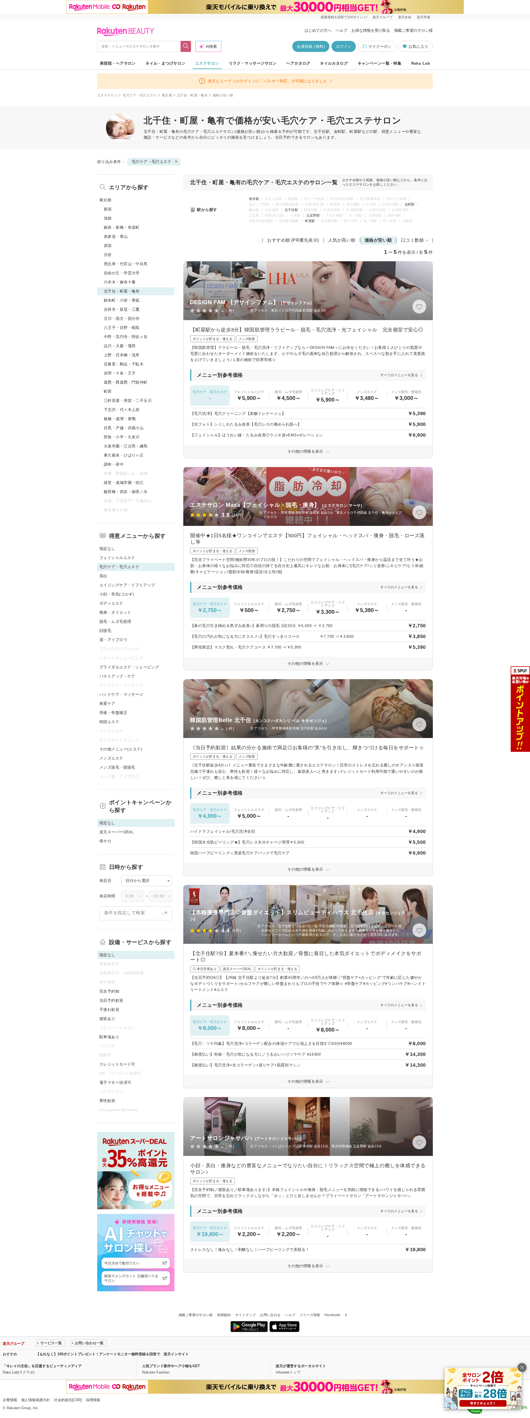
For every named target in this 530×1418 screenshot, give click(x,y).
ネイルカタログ (334, 63)
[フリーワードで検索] (186, 46)
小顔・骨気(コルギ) (116, 594)
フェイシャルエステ (117, 557)
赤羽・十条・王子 (120, 373)
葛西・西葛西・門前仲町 (126, 382)
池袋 (108, 218)
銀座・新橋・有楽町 (122, 227)
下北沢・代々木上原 (122, 409)
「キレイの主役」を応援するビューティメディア (42, 1366)
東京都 (167, 95)
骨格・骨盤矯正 (113, 712)
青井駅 (254, 199)
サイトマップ (245, 1315)
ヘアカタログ (298, 63)
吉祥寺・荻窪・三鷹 (122, 309)
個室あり (107, 1018)
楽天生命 (404, 17)
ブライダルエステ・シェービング (129, 667)
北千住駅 (291, 210)
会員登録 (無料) (311, 46)
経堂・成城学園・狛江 (124, 482)
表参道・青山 (116, 236)
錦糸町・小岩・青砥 (122, 300)
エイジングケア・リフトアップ (127, 585)
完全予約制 (109, 991)
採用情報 (93, 1400)
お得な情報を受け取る (370, 30)
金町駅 (410, 204)
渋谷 (108, 254)
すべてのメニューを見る (399, 375)
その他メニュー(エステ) (120, 749)
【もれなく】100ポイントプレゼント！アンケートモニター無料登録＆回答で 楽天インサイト (112, 1354)
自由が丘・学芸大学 (122, 273)
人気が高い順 (342, 240)
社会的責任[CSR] (68, 1400)
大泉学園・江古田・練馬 (126, 446)
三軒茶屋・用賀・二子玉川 (128, 400)
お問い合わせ (270, 1315)
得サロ (105, 841)
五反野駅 (313, 215)
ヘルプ (341, 30)
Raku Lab (420, 63)
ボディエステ (111, 603)
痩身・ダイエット (115, 612)
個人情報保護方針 (35, 1400)
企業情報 (10, 1400)
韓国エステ (109, 721)
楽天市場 (423, 17)
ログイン (343, 46)
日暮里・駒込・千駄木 (124, 364)
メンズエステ (111, 758)
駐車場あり (109, 1037)
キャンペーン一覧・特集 (380, 63)
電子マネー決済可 (115, 1082)
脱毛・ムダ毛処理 (115, 621)
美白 (103, 576)
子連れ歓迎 (109, 1009)
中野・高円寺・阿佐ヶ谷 (126, 336)
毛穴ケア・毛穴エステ (140, 95)
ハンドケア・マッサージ (121, 694)
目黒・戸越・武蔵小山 (124, 428)
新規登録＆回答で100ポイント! (344, 17)
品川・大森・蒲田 (120, 346)
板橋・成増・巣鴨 (120, 419)
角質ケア (107, 703)
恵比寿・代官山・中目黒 (126, 264)
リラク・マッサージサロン (253, 63)
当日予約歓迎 (111, 1000)
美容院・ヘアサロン (118, 63)
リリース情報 (310, 1315)
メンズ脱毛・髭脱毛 (117, 767)
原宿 (108, 245)
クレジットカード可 (117, 1064)
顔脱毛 (105, 630)
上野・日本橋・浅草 (122, 355)
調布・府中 (114, 464)
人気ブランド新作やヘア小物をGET (171, 1366)
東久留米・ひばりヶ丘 (124, 455)
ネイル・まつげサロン (165, 63)
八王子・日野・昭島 (122, 327)
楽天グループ (383, 17)
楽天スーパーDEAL (116, 832)
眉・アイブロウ (113, 639)
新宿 (108, 209)
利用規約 (224, 1315)
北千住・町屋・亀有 (192, 95)
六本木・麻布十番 (120, 282)
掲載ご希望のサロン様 (413, 30)
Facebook (332, 1315)
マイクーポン (379, 46)
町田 (108, 391)
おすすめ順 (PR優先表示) (293, 240)
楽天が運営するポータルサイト (301, 1366)
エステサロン (207, 63)
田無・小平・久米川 (122, 437)
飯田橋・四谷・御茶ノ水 (126, 491)
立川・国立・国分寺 (122, 318)
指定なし (107, 548)
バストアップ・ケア (117, 676)
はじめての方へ (318, 30)
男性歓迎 (107, 1100)
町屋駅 (310, 221)
